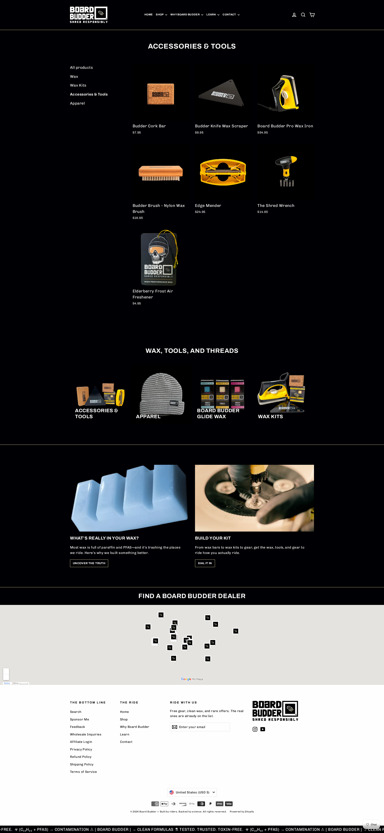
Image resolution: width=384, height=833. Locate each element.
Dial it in (205, 563)
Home (148, 14)
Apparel (77, 103)
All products (81, 67)
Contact (230, 14)
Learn (211, 14)
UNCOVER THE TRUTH (89, 563)
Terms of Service (83, 772)
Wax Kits (78, 85)
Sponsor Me (79, 719)
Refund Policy (81, 757)
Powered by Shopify (242, 811)
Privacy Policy (81, 749)
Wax (74, 76)
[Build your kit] (254, 498)
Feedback (77, 727)
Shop (160, 14)
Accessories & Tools (89, 94)
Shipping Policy (81, 764)
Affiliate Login (81, 742)
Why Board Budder (185, 14)
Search (75, 712)
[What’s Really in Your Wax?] (129, 498)
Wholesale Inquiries (85, 734)
